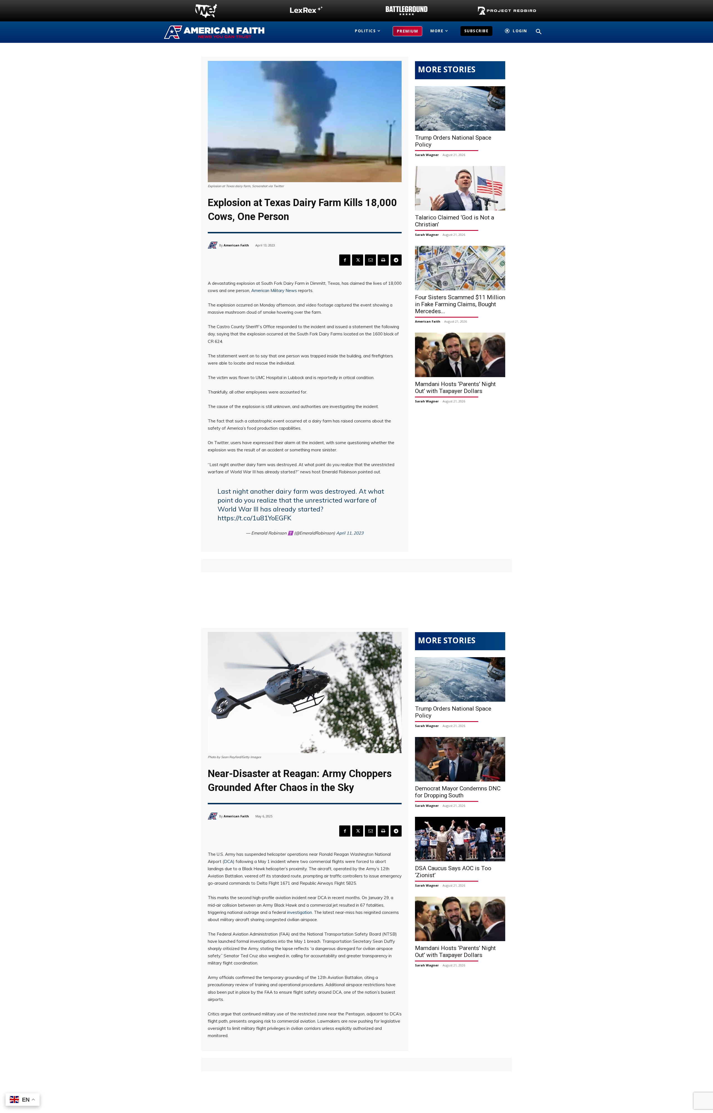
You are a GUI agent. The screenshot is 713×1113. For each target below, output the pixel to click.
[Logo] (206, 11)
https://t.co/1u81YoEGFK (254, 518)
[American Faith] (213, 245)
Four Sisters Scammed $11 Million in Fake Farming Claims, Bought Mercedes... (460, 304)
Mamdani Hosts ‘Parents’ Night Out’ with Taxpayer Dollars (455, 387)
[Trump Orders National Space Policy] (460, 108)
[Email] (370, 260)
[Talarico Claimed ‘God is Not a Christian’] (460, 188)
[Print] (383, 260)
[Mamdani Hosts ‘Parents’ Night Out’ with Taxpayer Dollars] (460, 355)
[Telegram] (396, 260)
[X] (357, 260)
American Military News (274, 290)
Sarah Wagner (427, 155)
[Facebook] (344, 260)
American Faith (236, 245)
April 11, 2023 (349, 533)
